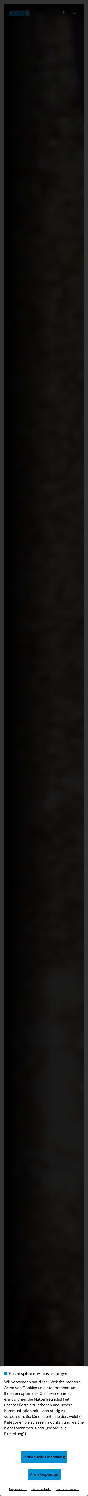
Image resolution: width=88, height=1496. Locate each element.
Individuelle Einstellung (44, 1457)
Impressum (18, 1489)
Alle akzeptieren (44, 1474)
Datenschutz (41, 1489)
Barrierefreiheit (67, 1489)
